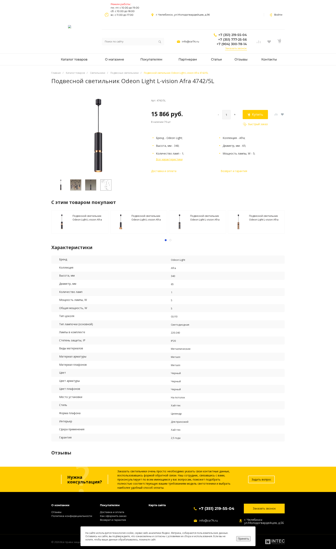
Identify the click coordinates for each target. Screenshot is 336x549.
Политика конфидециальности (71, 515)
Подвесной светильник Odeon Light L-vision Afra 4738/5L (87, 217)
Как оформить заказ (113, 515)
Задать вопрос (261, 479)
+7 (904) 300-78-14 (232, 44)
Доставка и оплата (163, 171)
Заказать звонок (236, 48)
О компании (60, 505)
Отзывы (56, 512)
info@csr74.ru (190, 41)
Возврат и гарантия (234, 171)
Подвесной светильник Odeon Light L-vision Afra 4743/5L (205, 217)
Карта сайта (157, 505)
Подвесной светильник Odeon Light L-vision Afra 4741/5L (146, 217)
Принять (243, 538)
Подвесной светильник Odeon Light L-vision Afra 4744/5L (263, 217)
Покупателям (110, 505)
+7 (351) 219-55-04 (232, 35)
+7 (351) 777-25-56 (232, 39)
